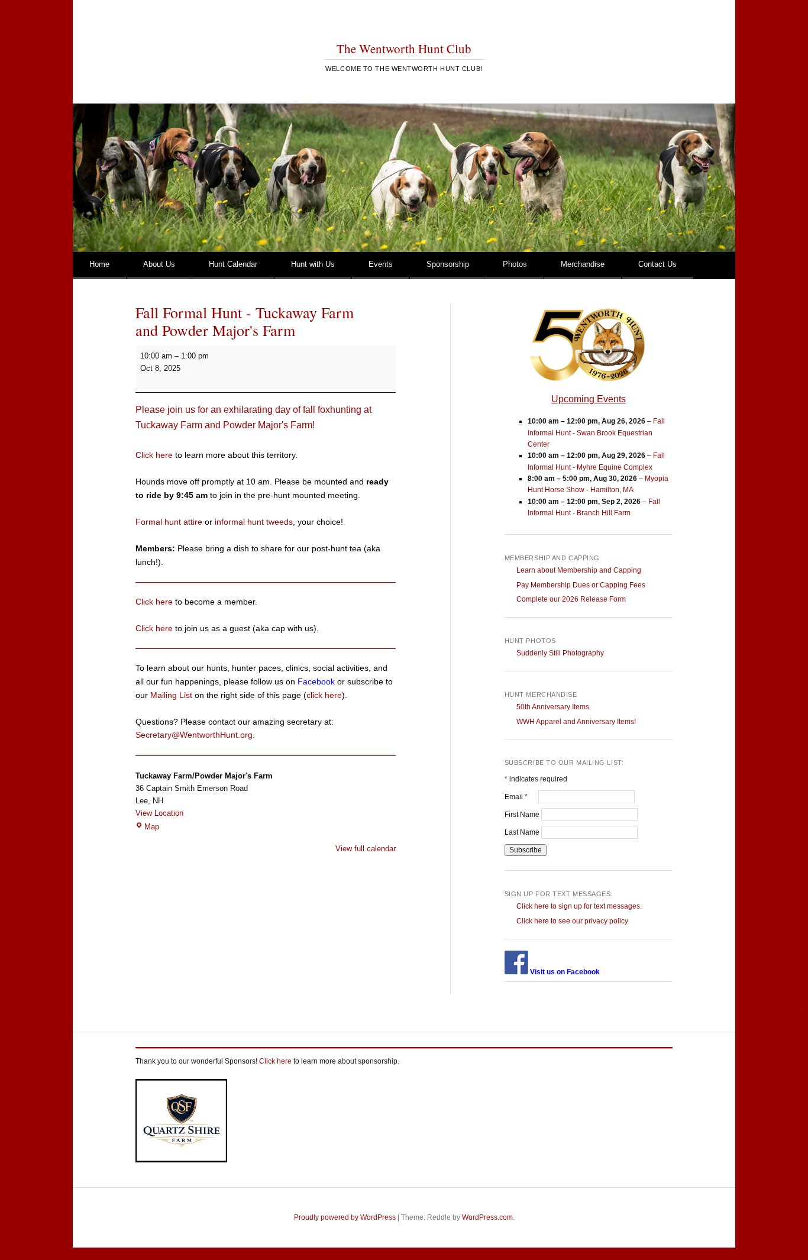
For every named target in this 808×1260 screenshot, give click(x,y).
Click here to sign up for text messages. (579, 906)
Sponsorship (447, 264)
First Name (523, 814)
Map (151, 826)
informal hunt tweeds (254, 521)
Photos (515, 264)
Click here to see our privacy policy (572, 921)
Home (99, 264)
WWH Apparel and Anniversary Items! (576, 722)
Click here (154, 455)
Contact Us (657, 264)
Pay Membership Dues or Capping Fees (580, 585)
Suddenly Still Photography (560, 653)
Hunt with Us (313, 264)
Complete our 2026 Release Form (571, 599)
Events (381, 264)
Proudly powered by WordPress (345, 1217)
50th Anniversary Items (552, 707)
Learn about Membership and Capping (578, 570)
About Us (159, 264)
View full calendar (365, 848)
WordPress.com (487, 1217)
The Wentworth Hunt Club (404, 48)
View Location (159, 813)
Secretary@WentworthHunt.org (194, 734)
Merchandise (583, 264)
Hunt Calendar (233, 264)
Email (521, 797)
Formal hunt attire (168, 521)
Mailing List (171, 695)
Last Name (523, 832)
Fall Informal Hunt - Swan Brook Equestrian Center (596, 432)
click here (324, 695)
